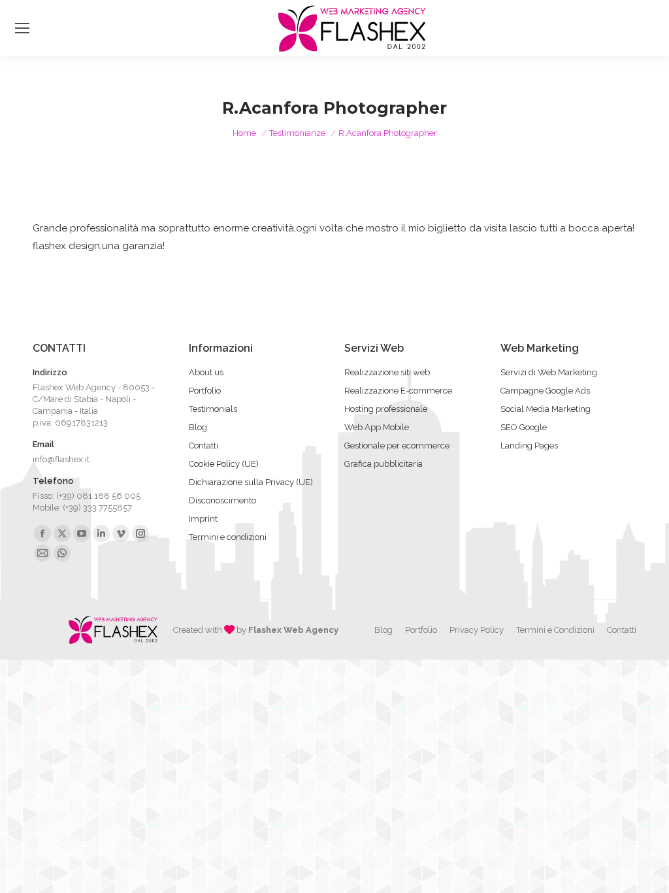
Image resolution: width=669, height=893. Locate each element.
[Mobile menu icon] (22, 28)
